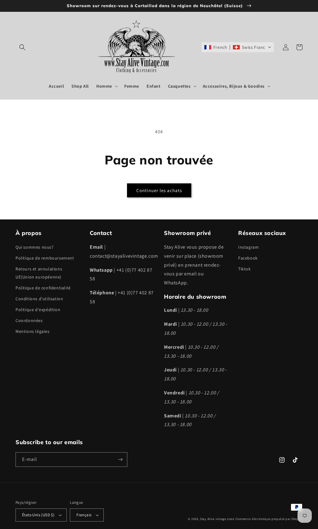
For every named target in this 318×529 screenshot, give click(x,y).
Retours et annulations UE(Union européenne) (39, 272)
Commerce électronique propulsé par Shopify (268, 519)
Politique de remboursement (45, 258)
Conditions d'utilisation (39, 298)
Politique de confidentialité (43, 288)
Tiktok (244, 269)
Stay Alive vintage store (217, 519)
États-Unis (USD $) (38, 515)
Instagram (248, 247)
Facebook (248, 258)
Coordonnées (29, 320)
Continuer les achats (159, 190)
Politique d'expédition (38, 309)
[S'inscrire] (120, 459)
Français (83, 515)
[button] (22, 47)
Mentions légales (33, 331)
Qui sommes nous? (35, 247)
